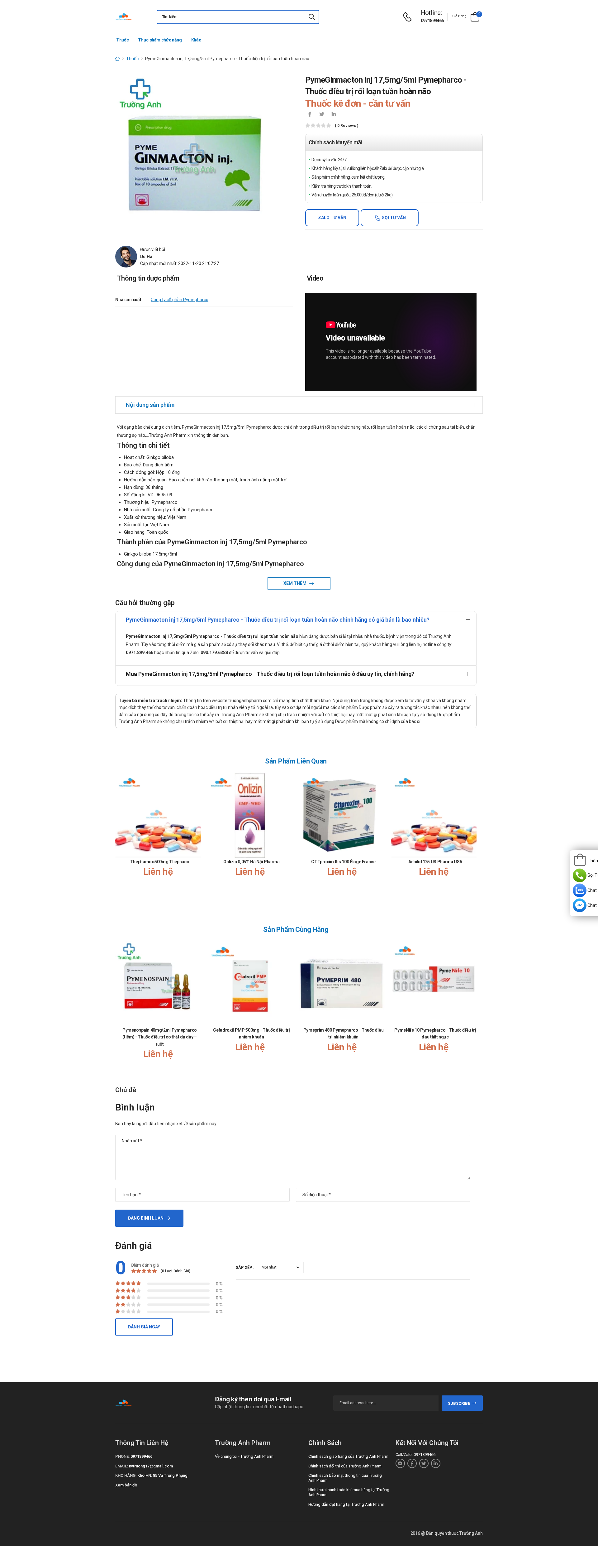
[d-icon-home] (117, 58)
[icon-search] (311, 17)
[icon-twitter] (321, 114)
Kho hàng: (125, 1475)
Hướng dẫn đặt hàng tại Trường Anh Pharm (346, 1504)
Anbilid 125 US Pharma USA (435, 861)
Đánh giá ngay (144, 1326)
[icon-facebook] (310, 114)
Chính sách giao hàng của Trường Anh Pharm (348, 1456)
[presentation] (473, 831)
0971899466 (432, 20)
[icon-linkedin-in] (333, 114)
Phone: (122, 1456)
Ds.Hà (146, 256)
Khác (196, 39)
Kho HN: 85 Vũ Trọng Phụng (162, 1475)
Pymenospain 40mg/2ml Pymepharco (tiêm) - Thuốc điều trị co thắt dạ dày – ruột (159, 1037)
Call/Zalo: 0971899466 (415, 1454)
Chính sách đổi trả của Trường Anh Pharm (345, 1466)
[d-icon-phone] (409, 17)
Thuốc (122, 39)
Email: (121, 1466)
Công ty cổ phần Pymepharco (179, 299)
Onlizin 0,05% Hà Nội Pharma (251, 861)
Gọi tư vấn (393, 217)
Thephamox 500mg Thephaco (159, 861)
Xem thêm (295, 583)
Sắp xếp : (245, 1267)
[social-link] (400, 1463)
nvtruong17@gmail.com (151, 1466)
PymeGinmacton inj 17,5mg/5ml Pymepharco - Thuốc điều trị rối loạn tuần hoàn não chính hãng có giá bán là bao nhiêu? (278, 619)
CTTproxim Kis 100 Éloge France (343, 861)
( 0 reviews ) (346, 126)
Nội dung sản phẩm (150, 405)
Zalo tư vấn (332, 217)
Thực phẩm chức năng (160, 39)
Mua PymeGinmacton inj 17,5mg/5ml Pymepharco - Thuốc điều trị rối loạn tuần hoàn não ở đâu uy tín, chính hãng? (270, 674)
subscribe (459, 1403)
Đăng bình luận (146, 1218)
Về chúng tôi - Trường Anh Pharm (244, 1456)
